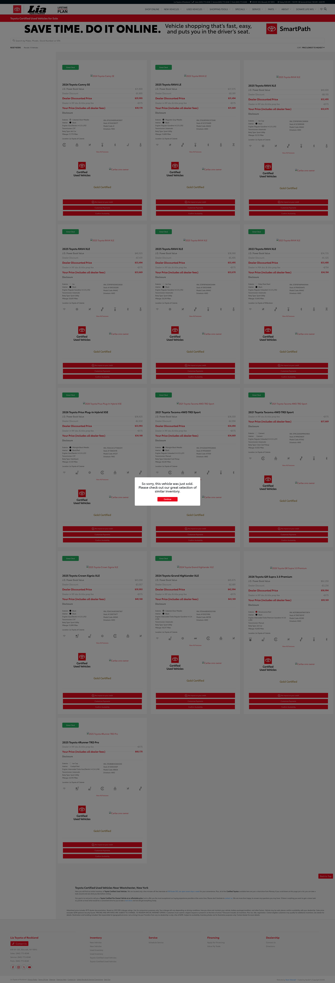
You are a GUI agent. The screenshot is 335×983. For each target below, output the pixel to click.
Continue (167, 499)
